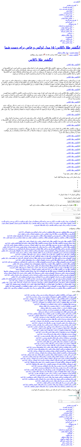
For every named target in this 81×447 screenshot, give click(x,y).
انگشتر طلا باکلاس (40, 59)
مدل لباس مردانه (66, 31)
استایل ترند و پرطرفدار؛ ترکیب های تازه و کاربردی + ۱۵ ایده (56, 334)
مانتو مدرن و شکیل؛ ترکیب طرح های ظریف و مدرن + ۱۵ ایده (56, 338)
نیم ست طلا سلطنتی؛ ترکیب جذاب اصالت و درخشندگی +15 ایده (55, 304)
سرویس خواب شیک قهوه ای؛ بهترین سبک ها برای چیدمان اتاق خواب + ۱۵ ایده (51, 371)
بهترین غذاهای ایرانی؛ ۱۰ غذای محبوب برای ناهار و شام (58, 308)
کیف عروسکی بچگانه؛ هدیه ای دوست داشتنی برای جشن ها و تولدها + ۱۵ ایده (51, 364)
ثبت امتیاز (76, 191)
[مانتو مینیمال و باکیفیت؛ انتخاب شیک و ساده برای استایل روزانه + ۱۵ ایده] (51, 351)
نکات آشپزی (68, 16)
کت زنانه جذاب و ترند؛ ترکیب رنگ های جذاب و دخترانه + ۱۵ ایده (55, 319)
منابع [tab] (69, 201)
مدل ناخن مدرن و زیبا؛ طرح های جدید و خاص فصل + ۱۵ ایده (56, 382)
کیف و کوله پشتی (66, 27)
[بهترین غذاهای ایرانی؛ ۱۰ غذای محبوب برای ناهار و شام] (57, 306)
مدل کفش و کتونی (66, 29)
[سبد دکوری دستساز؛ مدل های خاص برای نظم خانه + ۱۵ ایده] (55, 339)
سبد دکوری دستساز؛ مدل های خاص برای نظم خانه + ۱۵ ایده (56, 341)
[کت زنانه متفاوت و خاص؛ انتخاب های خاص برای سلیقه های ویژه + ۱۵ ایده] (51, 347)
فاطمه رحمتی (73, 55)
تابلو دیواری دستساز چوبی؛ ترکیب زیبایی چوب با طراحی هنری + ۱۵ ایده (53, 375)
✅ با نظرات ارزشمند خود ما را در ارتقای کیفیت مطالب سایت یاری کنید (53, 205)
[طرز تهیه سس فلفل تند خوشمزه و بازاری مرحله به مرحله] (56, 310)
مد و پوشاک (72, 24)
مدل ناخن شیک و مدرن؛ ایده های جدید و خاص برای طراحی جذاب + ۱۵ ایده (52, 326)
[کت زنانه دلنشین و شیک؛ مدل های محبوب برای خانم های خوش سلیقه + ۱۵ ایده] (49, 384)
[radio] (38, 180)
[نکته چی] (76, 2)
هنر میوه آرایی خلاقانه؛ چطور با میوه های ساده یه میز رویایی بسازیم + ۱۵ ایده (51, 297)
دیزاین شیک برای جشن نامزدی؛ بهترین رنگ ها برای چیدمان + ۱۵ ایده (54, 323)
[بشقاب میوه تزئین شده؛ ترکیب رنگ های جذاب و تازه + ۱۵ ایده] (55, 343)
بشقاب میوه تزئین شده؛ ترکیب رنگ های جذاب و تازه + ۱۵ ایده (56, 345)
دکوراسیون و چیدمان (65, 26)
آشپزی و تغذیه (71, 5)
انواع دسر (69, 11)
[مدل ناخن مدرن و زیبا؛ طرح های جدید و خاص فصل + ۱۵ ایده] (55, 381)
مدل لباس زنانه (67, 42)
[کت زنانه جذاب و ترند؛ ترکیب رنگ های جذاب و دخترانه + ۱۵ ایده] (54, 317)
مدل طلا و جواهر (66, 35)
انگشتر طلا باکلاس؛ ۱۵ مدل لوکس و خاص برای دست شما (42, 47)
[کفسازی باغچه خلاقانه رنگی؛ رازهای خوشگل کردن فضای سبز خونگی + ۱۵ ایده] (49, 298)
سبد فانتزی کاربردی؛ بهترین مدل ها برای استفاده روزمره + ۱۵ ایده (54, 367)
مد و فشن (69, 39)
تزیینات (70, 33)
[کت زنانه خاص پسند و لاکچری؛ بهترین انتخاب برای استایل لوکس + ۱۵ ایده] (51, 313)
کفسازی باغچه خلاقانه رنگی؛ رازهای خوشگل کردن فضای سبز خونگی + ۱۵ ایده (50, 300)
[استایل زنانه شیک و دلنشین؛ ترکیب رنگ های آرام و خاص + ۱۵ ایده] (54, 328)
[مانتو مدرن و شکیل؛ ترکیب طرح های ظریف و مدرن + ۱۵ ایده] (55, 336)
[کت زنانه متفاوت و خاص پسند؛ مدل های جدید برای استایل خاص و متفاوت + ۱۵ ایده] (48, 377)
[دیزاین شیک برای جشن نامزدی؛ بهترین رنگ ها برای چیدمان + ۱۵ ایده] (53, 321)
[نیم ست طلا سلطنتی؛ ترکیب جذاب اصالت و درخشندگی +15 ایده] (54, 302)
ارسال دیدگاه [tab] (75, 201)
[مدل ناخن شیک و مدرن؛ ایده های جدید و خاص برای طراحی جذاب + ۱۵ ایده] (51, 325)
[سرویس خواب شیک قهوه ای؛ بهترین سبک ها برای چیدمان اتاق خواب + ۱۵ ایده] (50, 369)
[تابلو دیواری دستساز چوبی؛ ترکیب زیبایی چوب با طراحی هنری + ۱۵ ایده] (52, 373)
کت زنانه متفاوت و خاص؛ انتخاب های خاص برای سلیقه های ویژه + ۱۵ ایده (52, 349)
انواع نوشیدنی (68, 12)
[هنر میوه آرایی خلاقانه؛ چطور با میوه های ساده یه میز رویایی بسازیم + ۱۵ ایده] (50, 295)
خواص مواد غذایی (66, 18)
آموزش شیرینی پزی (65, 9)
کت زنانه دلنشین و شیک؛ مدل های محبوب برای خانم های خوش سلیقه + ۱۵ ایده (50, 386)
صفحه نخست (74, 52)
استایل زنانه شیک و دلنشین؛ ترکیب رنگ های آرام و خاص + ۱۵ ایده (55, 330)
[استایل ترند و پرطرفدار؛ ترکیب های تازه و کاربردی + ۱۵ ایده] (56, 332)
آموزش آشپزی (67, 7)
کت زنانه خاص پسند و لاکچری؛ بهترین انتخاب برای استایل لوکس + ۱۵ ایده (52, 315)
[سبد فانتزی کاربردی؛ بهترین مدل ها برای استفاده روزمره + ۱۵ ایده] (54, 366)
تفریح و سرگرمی (70, 20)
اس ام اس (68, 22)
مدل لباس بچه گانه (66, 40)
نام (79, 214)
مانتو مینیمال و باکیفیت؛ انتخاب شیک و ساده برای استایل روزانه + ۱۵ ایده (52, 353)
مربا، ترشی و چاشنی (65, 14)
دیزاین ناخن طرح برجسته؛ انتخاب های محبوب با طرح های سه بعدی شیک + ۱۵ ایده (49, 356)
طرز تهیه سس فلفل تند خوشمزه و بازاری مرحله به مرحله (57, 311)
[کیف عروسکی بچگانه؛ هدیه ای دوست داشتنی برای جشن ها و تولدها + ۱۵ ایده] (50, 362)
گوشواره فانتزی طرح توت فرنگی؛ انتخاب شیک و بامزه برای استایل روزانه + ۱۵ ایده (49, 360)
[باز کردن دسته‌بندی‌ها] (78, 392)
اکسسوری (68, 37)
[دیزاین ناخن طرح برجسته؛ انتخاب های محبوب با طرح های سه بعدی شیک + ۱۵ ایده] (48, 354)
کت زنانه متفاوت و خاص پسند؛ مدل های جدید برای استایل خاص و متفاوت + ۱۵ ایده (49, 379)
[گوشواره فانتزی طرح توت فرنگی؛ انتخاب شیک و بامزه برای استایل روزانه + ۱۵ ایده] (48, 358)
